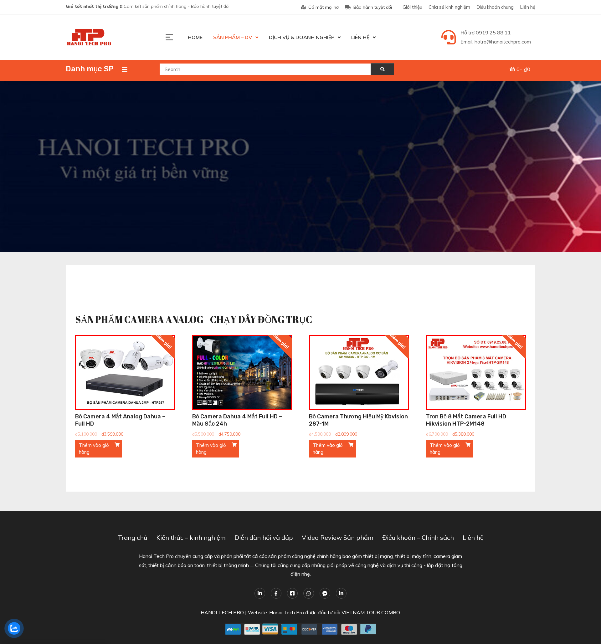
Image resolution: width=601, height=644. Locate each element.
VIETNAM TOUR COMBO (371, 612)
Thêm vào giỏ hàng (94, 448)
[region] (300, 166)
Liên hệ (527, 7)
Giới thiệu (412, 7)
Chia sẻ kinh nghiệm (449, 7)
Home (195, 37)
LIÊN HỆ (360, 37)
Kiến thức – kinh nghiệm (191, 537)
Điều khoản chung (495, 7)
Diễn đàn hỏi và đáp (263, 537)
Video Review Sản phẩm (337, 537)
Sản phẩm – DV (232, 37)
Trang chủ (132, 537)
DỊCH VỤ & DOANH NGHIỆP (301, 37)
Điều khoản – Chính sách (418, 537)
